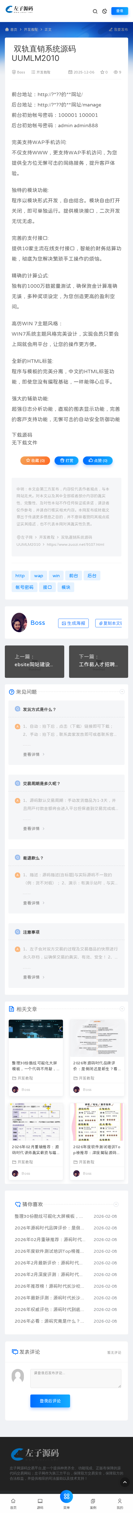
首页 (13, 29)
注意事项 (31, 932)
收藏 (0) (37, 461)
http (42, 94)
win (56, 575)
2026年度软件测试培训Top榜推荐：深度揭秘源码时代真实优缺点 (96, 1150)
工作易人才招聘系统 (99, 664)
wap (38, 575)
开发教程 (31, 29)
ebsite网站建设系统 (35, 664)
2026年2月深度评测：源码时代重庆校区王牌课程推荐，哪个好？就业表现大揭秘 (51, 1274)
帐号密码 (42, 115)
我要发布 (120, 29)
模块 (32, 190)
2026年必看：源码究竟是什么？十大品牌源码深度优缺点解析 (51, 1321)
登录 (119, 11)
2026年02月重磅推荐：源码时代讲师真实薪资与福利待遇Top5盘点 (35, 1150)
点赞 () (100, 461)
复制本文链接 (115, 623)
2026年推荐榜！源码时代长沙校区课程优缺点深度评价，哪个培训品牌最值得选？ (51, 1286)
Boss (21, 72)
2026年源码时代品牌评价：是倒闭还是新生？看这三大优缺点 (95, 1066)
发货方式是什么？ (39, 709)
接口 (89, 210)
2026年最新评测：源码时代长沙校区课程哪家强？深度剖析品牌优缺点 (51, 1297)
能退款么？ (33, 858)
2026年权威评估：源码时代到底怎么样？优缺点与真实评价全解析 (51, 1309)
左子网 (27, 537)
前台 (17, 94)
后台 (17, 104)
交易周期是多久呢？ (42, 783)
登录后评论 (50, 1401)
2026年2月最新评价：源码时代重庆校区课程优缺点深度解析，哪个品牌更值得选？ (51, 1263)
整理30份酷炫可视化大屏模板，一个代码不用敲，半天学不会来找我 (34, 1066)
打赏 (69, 461)
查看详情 (31, 754)
